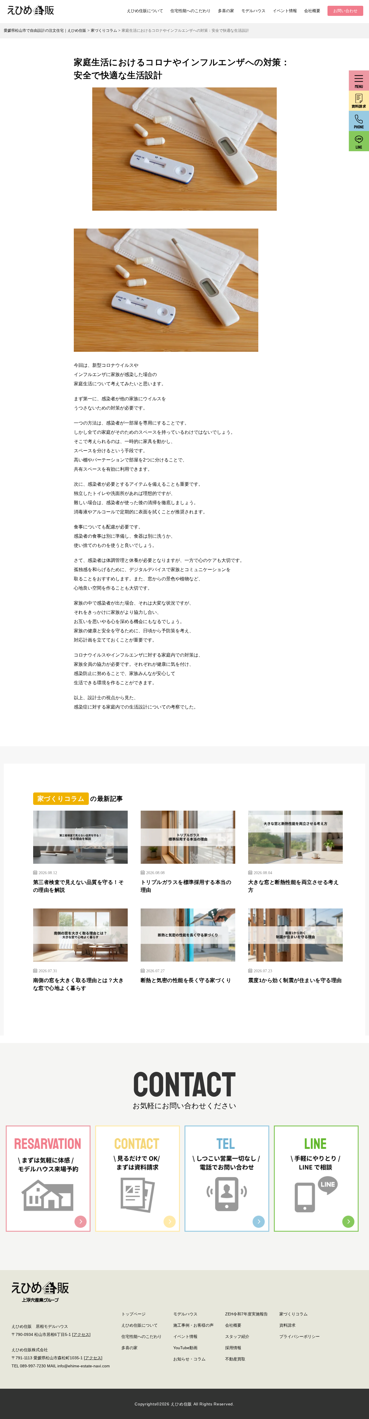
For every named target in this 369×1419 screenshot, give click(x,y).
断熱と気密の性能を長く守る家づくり (186, 980)
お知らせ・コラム (189, 1359)
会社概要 (312, 10)
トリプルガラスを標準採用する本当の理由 (186, 886)
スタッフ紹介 (237, 1336)
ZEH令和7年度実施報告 (246, 1314)
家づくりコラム (293, 1314)
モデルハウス (253, 10)
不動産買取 (235, 1359)
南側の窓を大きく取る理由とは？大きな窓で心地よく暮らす (78, 984)
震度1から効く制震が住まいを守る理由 (295, 980)
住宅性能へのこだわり (190, 10)
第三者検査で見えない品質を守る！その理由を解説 (78, 886)
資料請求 (287, 1325)
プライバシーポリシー (299, 1336)
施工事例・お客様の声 (193, 1325)
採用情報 (233, 1347)
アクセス (81, 1334)
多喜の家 (226, 10)
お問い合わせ (345, 10)
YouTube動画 (185, 1347)
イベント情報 (285, 10)
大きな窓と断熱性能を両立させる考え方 (293, 886)
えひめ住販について (145, 10)
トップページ (133, 1314)
